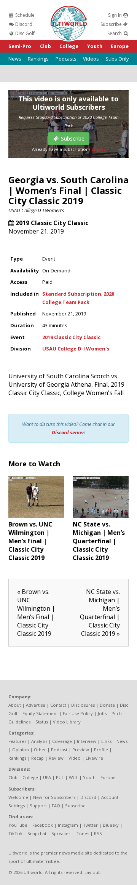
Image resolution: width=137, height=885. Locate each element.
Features (17, 741)
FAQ (56, 805)
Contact (58, 705)
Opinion (20, 749)
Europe (120, 46)
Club (45, 46)
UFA (47, 777)
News (14, 58)
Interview (86, 741)
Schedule (24, 15)
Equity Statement (40, 713)
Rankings (38, 58)
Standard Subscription (71, 293)
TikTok (15, 833)
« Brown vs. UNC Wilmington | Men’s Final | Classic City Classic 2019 (36, 612)
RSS (98, 833)
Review (56, 758)
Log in (98, 149)
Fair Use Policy (78, 713)
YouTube (17, 825)
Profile (101, 749)
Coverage (62, 741)
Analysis (39, 741)
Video (74, 758)
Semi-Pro (19, 46)
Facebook (42, 825)
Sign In (115, 15)
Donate (107, 705)
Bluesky (111, 825)
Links (106, 741)
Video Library (67, 722)
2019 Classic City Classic (52, 223)
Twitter (90, 825)
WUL (73, 777)
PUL (60, 777)
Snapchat (36, 833)
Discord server (68, 432)
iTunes (82, 833)
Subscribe (111, 24)
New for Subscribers (54, 797)
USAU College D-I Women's (36, 210)
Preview (80, 749)
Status (41, 722)
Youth (94, 46)
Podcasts (66, 58)
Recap (37, 758)
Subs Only (117, 58)
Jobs (102, 713)
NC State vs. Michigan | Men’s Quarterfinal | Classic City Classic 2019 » (100, 612)
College (68, 46)
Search (115, 33)
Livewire (94, 758)
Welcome (18, 797)
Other (40, 749)
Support (38, 805)
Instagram (68, 825)
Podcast (59, 749)
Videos (91, 58)
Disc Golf (24, 33)
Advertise (35, 705)
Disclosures (83, 705)
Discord (23, 24)
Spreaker (60, 833)
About (14, 705)
